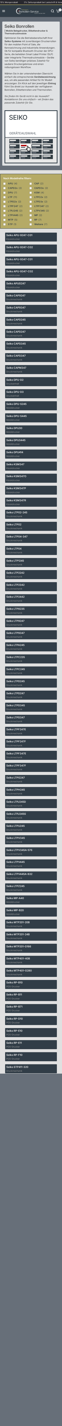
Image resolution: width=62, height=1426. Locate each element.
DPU (12, 192)
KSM (39, 192)
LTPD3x (41, 201)
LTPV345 (41, 210)
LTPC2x (41, 197)
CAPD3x (41, 188)
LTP (12, 197)
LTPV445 (15, 215)
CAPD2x (15, 188)
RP (38, 219)
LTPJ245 (15, 210)
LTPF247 (15, 206)
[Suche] (52, 11)
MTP (12, 219)
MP (38, 215)
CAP (38, 183)
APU (12, 183)
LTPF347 (41, 206)
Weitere (40, 224)
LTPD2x (14, 201)
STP (12, 224)
